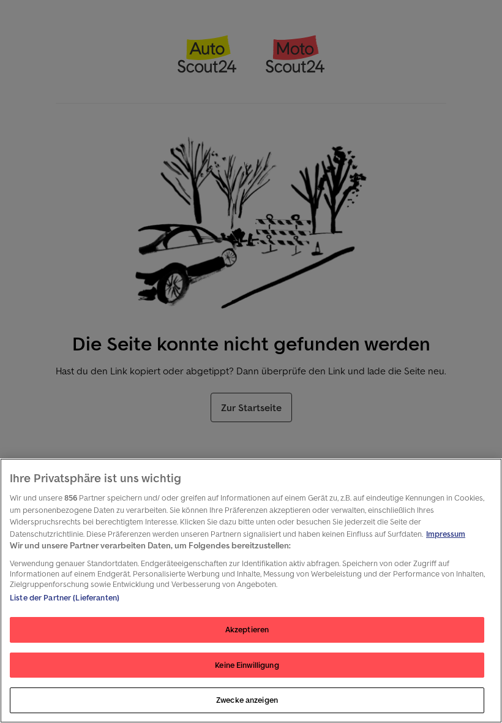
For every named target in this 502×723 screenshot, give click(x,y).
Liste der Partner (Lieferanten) (64, 597)
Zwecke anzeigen (247, 700)
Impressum (445, 534)
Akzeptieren (247, 629)
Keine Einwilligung (247, 665)
